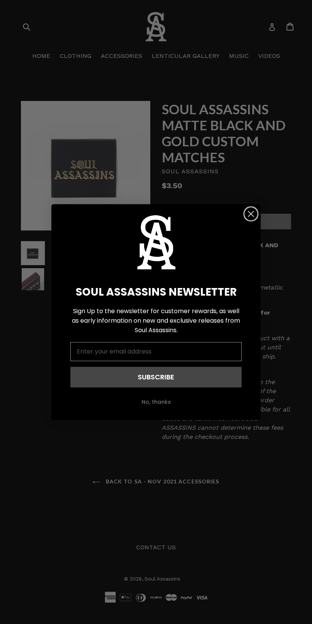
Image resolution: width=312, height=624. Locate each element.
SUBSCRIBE (156, 377)
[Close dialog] (251, 214)
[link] (156, 242)
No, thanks (156, 402)
